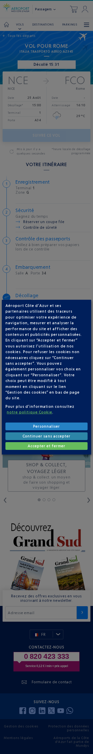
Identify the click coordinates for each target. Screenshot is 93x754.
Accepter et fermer (47, 446)
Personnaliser (46, 426)
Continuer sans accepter (46, 436)
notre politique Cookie (29, 412)
